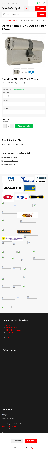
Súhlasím (31, 441)
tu (32, 448)
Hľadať (41, 14)
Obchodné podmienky (13, 330)
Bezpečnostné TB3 (11, 161)
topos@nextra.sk (10, 433)
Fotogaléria (10, 333)
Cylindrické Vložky (12, 20)
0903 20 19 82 (6, 2)
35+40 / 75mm (9, 165)
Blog (8, 337)
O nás (8, 325)
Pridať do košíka (24, 126)
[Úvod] (11, 8)
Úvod (3, 20)
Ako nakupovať (11, 328)
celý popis (25, 83)
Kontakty (9, 335)
